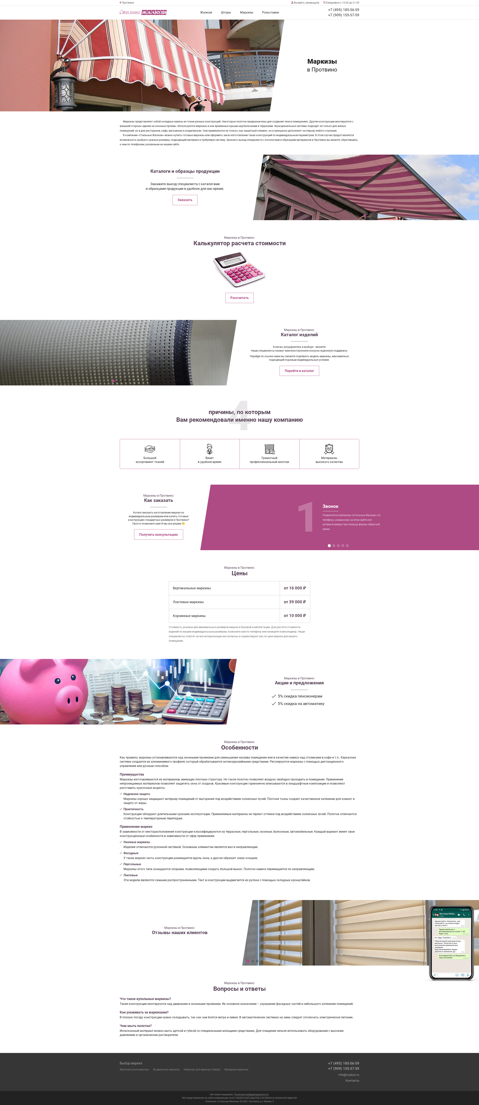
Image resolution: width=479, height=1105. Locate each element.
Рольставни (270, 12)
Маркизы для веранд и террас (202, 1069)
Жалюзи (206, 12)
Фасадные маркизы (236, 1069)
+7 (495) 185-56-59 (343, 10)
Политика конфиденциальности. (251, 1094)
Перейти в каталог (299, 371)
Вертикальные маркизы (134, 1069)
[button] (364, 215)
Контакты (352, 1080)
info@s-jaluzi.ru (348, 1075)
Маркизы (246, 12)
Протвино (127, 2)
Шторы (226, 12)
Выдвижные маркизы (166, 1069)
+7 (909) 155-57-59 (343, 15)
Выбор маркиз (131, 1063)
